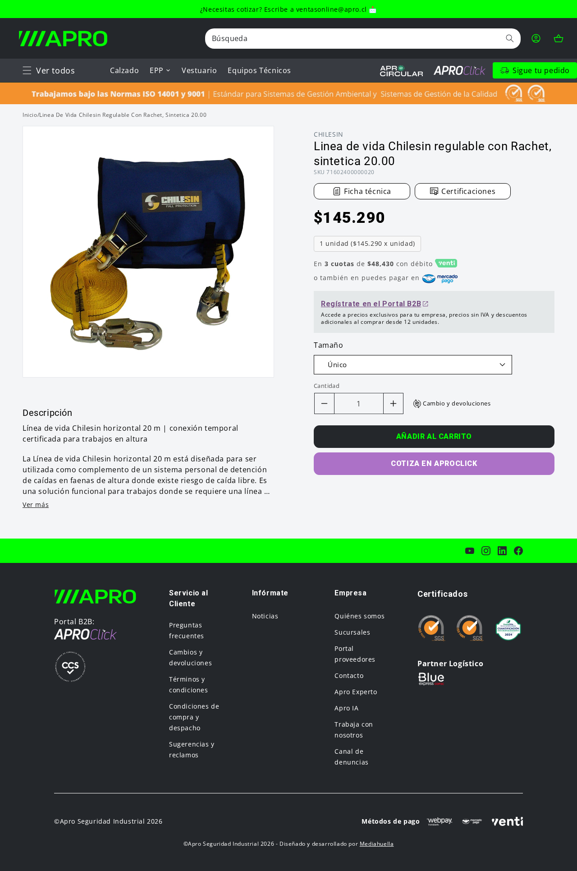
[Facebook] (518, 550)
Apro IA (346, 708)
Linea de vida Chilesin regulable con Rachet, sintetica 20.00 (122, 115)
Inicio (30, 115)
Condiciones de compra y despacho (194, 717)
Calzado (124, 70)
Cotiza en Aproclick (434, 463)
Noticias (265, 616)
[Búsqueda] (510, 38)
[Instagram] (485, 550)
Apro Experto (355, 691)
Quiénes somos (359, 616)
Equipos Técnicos (259, 70)
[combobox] (363, 38)
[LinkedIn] (502, 550)
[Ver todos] (27, 70)
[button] (27, 70)
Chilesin (328, 134)
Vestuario (199, 70)
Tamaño (328, 345)
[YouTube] (469, 550)
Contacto (348, 675)
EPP (157, 70)
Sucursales (352, 632)
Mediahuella (377, 844)
